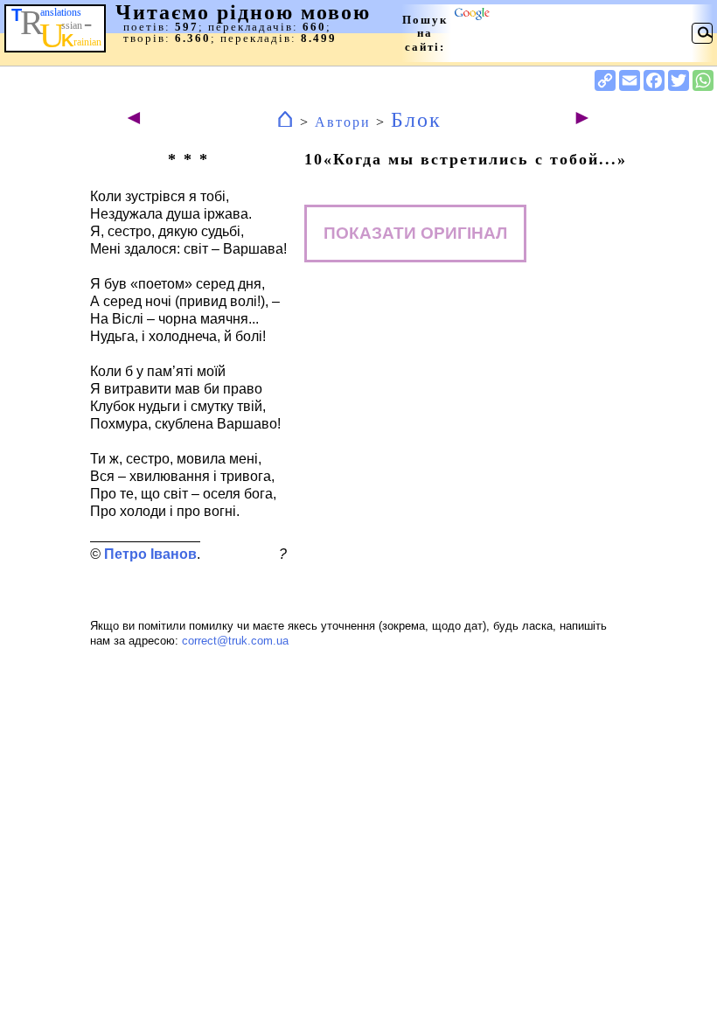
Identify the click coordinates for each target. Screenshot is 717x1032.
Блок (416, 119)
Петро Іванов (150, 554)
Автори (343, 122)
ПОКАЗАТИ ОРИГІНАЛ (415, 233)
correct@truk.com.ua (235, 640)
